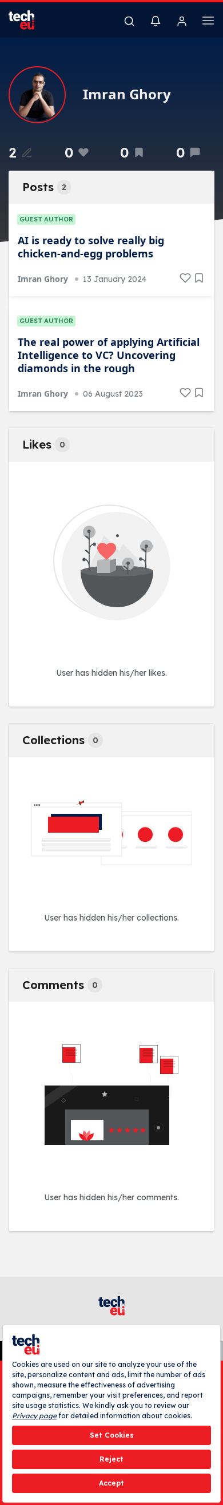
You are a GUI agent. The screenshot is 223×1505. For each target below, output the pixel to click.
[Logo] (29, 20)
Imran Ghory (43, 278)
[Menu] (208, 22)
